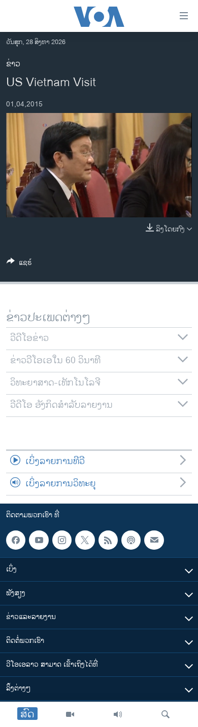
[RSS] (108, 540)
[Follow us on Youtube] (38, 540)
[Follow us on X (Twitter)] (84, 540)
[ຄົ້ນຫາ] (165, 714)
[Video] (70, 714)
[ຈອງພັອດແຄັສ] (153, 540)
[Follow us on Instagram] (62, 540)
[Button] (19, 264)
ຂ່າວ (13, 64)
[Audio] (118, 714)
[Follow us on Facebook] (15, 540)
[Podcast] (131, 540)
